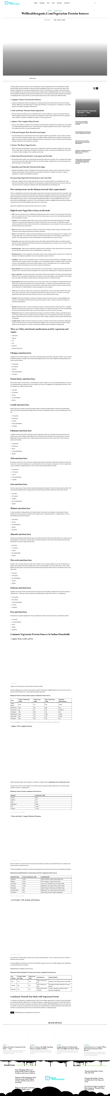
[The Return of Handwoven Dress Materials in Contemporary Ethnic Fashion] (96, 151)
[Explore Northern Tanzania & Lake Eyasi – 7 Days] (87, 101)
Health (50, 10)
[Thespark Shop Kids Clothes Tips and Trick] (78, 1071)
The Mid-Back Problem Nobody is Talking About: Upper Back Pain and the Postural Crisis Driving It (83, 161)
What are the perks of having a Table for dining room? (25, 1088)
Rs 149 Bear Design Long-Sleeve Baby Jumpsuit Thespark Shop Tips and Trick (95, 1088)
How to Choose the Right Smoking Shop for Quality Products (81, 123)
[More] (78, 78)
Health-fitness (58, 10)
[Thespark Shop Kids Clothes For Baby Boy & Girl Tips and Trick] (78, 1080)
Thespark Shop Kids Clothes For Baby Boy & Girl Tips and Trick (94, 1080)
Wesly (78, 115)
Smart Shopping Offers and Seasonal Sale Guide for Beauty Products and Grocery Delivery (25, 1071)
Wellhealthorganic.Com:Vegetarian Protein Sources (27, 1012)
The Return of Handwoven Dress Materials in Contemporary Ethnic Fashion (83, 152)
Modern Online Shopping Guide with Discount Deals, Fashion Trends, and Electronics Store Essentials (25, 1079)
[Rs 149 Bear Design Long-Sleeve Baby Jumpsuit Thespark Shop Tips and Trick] (78, 1088)
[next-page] (97, 88)
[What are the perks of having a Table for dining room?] (9, 1088)
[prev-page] (94, 88)
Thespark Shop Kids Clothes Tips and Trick (94, 1072)
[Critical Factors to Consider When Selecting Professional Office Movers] (96, 142)
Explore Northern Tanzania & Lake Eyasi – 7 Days (86, 112)
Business (32, 1045)
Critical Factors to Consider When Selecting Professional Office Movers (82, 142)
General (59, 1045)
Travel (5, 1045)
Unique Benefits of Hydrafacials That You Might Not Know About (83, 132)
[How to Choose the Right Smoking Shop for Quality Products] (96, 123)
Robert (48, 20)
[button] (94, 3)
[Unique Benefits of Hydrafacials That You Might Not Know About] (96, 132)
